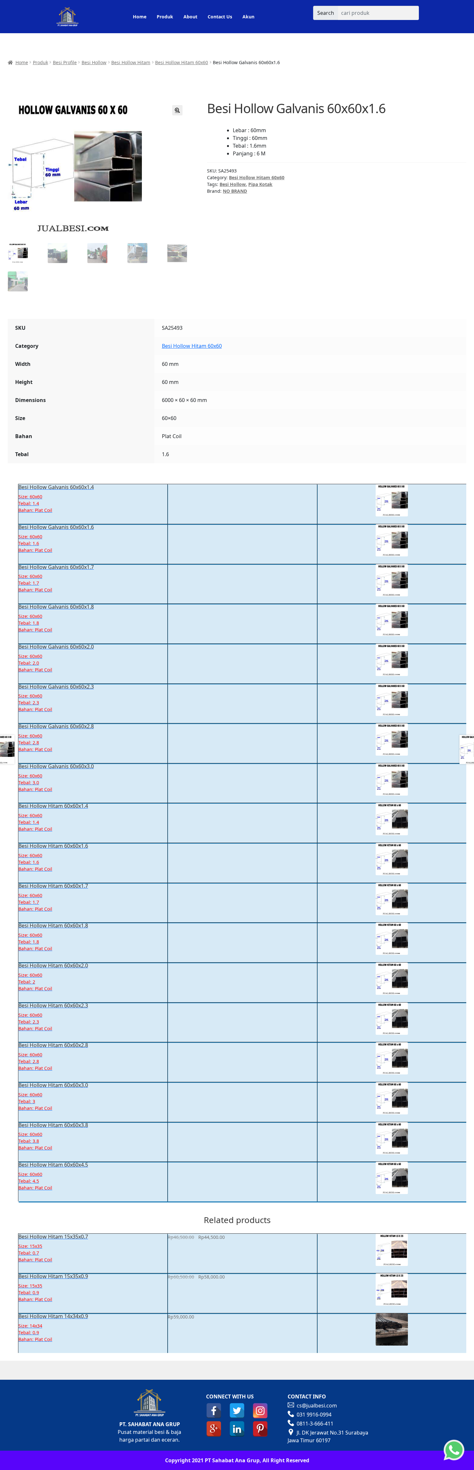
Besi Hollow (94, 62)
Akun (248, 17)
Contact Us (220, 17)
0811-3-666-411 (315, 1423)
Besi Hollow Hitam (130, 62)
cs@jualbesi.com (317, 1405)
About (190, 17)
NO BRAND (235, 191)
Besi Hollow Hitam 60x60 (181, 62)
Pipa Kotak (260, 184)
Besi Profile (65, 62)
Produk (165, 17)
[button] (177, 110)
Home (139, 17)
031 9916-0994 (314, 1414)
